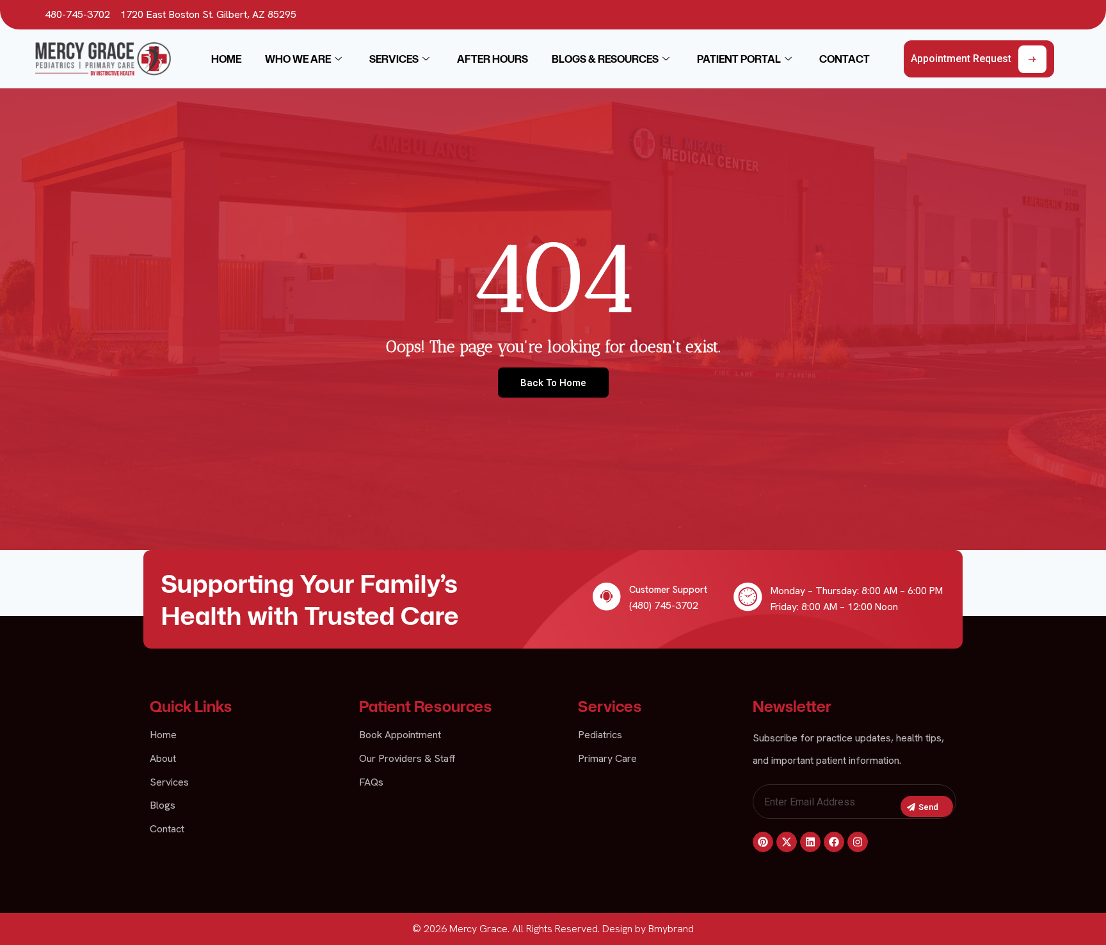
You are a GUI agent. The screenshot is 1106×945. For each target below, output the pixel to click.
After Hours (492, 59)
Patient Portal (739, 59)
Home (226, 59)
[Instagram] (857, 842)
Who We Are (298, 59)
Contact (844, 59)
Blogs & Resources (605, 59)
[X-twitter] (786, 842)
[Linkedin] (810, 842)
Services (394, 59)
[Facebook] (834, 842)
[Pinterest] (763, 842)
